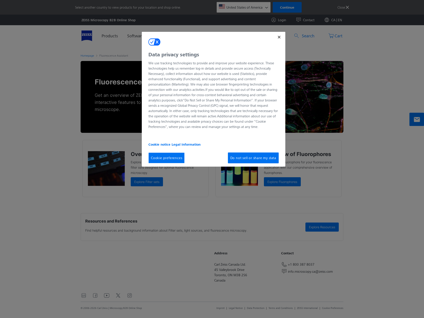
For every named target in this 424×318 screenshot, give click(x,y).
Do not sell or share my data (253, 157)
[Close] (279, 37)
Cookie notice (160, 144)
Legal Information (186, 144)
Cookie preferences (166, 157)
